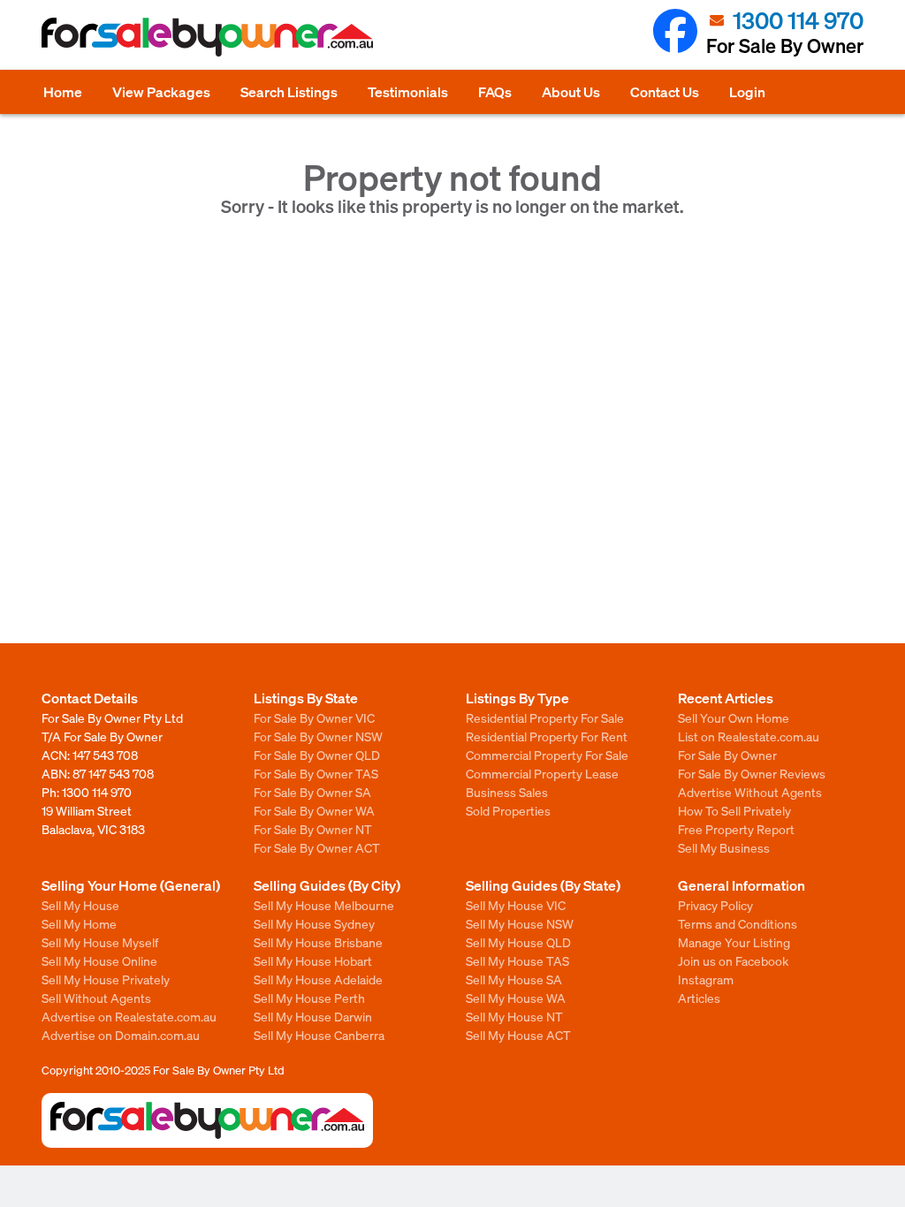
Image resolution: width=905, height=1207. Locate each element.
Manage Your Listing (734, 942)
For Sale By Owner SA (312, 792)
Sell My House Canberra (319, 1035)
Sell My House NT (514, 1016)
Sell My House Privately (106, 979)
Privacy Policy (715, 905)
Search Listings (289, 91)
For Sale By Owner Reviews (751, 773)
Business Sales (507, 792)
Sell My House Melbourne (324, 905)
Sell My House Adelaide (318, 979)
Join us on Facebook (733, 960)
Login (747, 91)
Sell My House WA (516, 998)
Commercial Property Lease (542, 773)
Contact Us (664, 91)
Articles (699, 998)
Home (62, 91)
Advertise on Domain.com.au (121, 1035)
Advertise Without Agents (750, 792)
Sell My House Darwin (313, 1016)
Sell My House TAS (517, 960)
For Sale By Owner (727, 755)
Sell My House (80, 905)
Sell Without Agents (96, 998)
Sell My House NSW (520, 923)
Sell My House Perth (309, 998)
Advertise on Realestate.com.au (129, 1016)
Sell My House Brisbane (318, 942)
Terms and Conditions (737, 923)
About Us (571, 91)
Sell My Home (79, 923)
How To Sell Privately (734, 810)
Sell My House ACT (518, 1035)
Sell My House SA (514, 979)
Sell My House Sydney (314, 923)
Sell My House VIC (516, 905)
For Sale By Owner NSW (318, 736)
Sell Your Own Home (733, 717)
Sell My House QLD (518, 942)
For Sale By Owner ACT (317, 847)
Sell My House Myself (100, 942)
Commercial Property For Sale (547, 755)
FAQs (495, 91)
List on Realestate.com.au (748, 736)
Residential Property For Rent (546, 736)
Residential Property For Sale (545, 717)
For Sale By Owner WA (314, 810)
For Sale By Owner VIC (314, 717)
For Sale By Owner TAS (316, 773)
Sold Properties (508, 810)
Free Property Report (736, 829)
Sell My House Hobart (313, 960)
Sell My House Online (99, 960)
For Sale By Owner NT (313, 829)
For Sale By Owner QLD (317, 755)
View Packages (161, 91)
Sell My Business (724, 847)
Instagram (706, 979)
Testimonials (408, 91)
